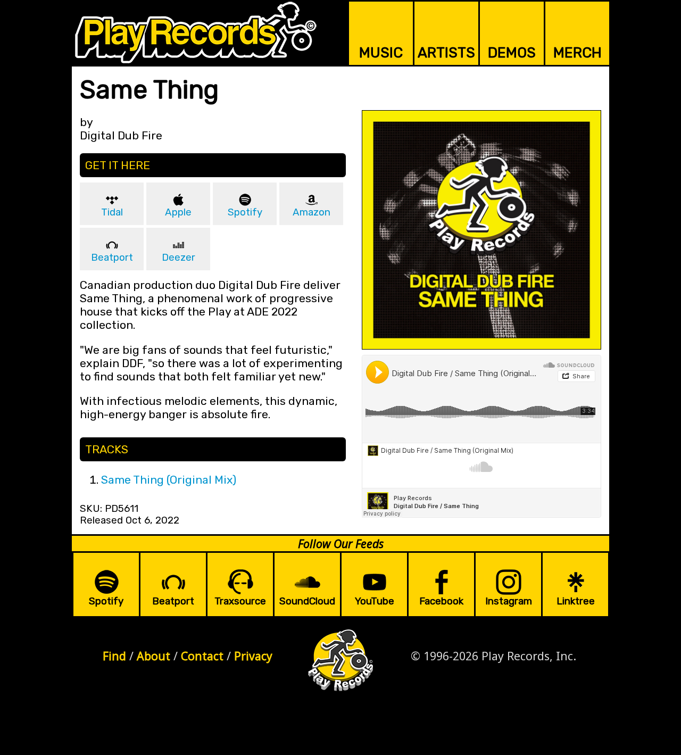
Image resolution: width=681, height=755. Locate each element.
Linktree (576, 601)
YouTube (374, 601)
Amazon (311, 212)
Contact (202, 655)
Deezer (178, 257)
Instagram (508, 601)
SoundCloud (307, 601)
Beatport (112, 257)
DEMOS (512, 52)
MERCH (577, 52)
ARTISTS (446, 52)
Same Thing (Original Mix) (168, 479)
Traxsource (240, 601)
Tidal (112, 212)
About (153, 655)
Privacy (253, 655)
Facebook (441, 601)
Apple (178, 212)
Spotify (245, 212)
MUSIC (381, 52)
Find (114, 655)
